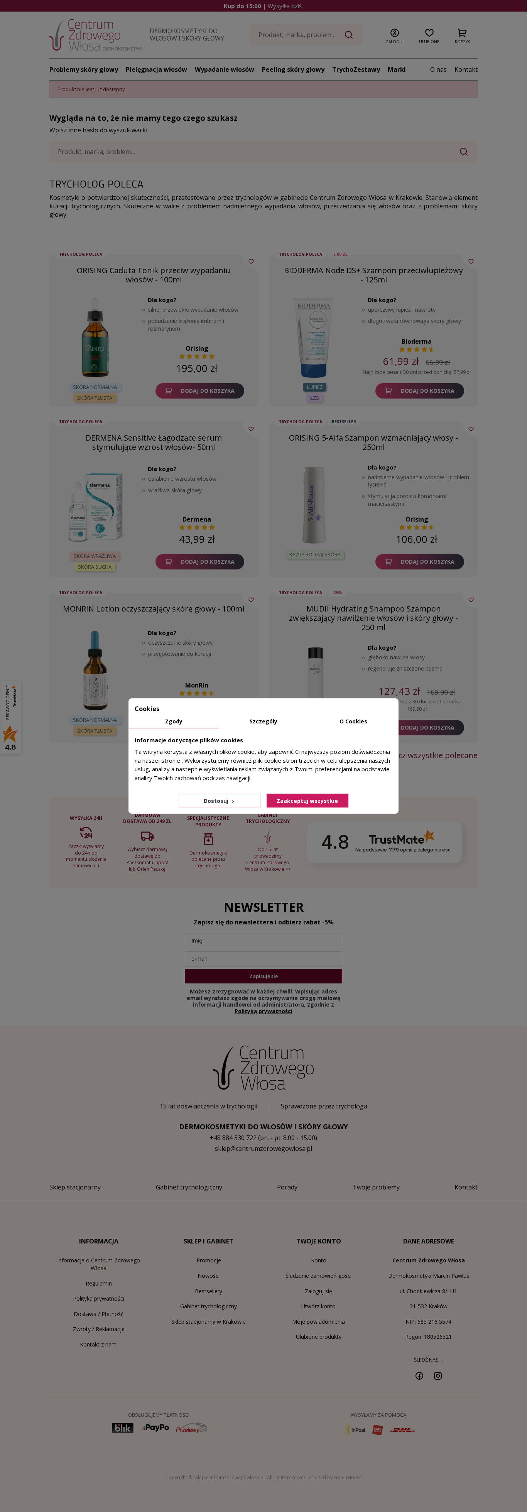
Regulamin (99, 1283)
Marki (397, 69)
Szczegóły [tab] (263, 721)
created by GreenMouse (335, 1477)
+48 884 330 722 (233, 1138)
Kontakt (466, 69)
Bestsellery (208, 1291)
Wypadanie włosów (224, 69)
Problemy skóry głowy (83, 69)
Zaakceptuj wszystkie (307, 800)
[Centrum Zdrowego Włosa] (95, 35)
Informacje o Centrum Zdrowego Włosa (98, 1264)
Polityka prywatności (98, 1298)
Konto (318, 1260)
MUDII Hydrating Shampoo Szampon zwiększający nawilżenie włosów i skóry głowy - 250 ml (373, 617)
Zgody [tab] (173, 721)
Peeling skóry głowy (293, 69)
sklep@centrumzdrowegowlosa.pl (263, 1148)
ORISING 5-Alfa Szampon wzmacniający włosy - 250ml (373, 442)
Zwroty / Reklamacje (99, 1329)
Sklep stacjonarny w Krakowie (208, 1321)
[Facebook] (419, 1375)
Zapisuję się (263, 976)
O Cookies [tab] (353, 721)
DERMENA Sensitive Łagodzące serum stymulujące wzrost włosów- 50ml (154, 442)
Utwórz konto (318, 1306)
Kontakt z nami (99, 1344)
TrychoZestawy (356, 69)
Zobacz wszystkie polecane (429, 755)
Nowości (209, 1275)
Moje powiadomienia (318, 1321)
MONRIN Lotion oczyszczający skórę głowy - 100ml (153, 608)
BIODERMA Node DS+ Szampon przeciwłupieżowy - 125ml (373, 275)
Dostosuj (217, 800)
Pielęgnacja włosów (156, 69)
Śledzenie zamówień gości (318, 1275)
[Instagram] (438, 1375)
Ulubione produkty (318, 1336)
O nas (438, 69)
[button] (395, 35)
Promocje (208, 1260)
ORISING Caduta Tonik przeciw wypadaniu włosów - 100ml (153, 275)
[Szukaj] (348, 34)
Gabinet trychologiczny (208, 1306)
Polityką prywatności (263, 1011)
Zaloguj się (318, 1291)
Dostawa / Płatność (98, 1314)
